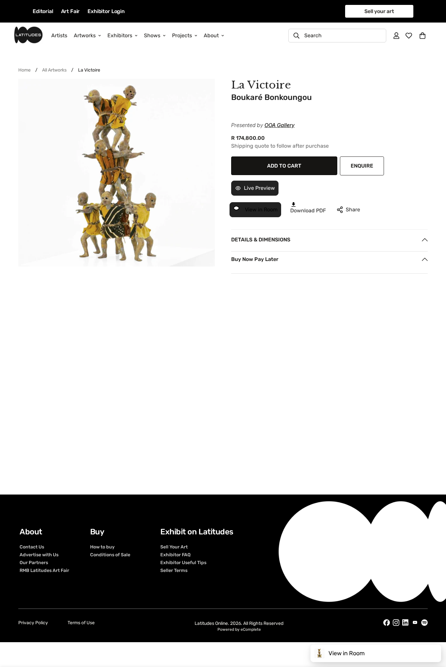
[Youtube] (415, 622)
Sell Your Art (174, 547)
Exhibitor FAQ (175, 555)
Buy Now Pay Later (255, 259)
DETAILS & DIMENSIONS (260, 239)
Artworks (85, 35)
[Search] (296, 35)
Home (24, 70)
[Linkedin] (405, 622)
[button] (422, 35)
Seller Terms (173, 570)
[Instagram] (396, 622)
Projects (182, 35)
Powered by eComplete (239, 629)
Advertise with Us (39, 555)
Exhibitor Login (106, 11)
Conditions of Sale (110, 555)
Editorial (43, 11)
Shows (152, 35)
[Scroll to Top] (433, 631)
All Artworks (54, 70)
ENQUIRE (362, 166)
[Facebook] (386, 622)
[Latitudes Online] (28, 35)
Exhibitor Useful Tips (183, 562)
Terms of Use (81, 623)
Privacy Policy (33, 623)
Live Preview (259, 188)
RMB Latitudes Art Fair (44, 570)
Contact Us (32, 547)
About (211, 35)
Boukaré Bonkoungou (271, 97)
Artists (59, 35)
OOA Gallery (279, 125)
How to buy (102, 547)
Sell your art (379, 11)
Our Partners (34, 562)
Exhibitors (119, 35)
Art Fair (70, 11)
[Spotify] (424, 622)
